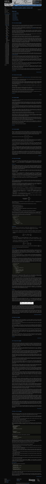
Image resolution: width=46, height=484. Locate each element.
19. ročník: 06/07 (7, 47)
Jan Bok (40, 94)
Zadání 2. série (7, 28)
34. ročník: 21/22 (7, 17)
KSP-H (7, 1)
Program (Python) (14, 70)
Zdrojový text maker (14, 462)
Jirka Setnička (39, 126)
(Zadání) (17, 97)
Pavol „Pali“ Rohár (39, 408)
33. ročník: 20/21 (7, 18)
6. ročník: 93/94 (7, 58)
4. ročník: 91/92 (7, 60)
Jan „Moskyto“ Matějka (38, 476)
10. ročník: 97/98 (7, 55)
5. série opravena (37, 1)
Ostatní (36, 5)
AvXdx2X (7, 482)
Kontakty (39, 5)
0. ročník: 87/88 (7, 63)
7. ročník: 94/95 (7, 57)
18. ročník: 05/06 (7, 48)
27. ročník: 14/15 (7, 23)
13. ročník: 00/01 (7, 52)
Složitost (7, 39)
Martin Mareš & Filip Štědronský (37, 314)
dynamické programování (15, 54)
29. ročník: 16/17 (7, 21)
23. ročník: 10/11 (7, 44)
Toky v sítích (7, 42)
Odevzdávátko (6, 11)
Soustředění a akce (31, 5)
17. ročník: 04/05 (7, 49)
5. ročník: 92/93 (7, 59)
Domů (14, 5)
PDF (40, 9)
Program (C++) (13, 93)
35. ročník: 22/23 (7, 16)
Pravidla (5, 8)
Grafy (6, 41)
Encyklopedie (25, 5)
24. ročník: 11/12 (7, 43)
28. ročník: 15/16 (7, 22)
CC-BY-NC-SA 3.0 (27, 483)
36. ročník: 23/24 (7, 15)
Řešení (7, 26)
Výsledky (7, 27)
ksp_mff (8, 481)
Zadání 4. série (7, 33)
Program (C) (13, 336)
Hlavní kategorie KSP (8, 2)
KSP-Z (19, 5)
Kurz (21, 5)
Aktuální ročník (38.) (7, 12)
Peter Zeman (39, 155)
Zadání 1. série (7, 25)
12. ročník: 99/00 (7, 53)
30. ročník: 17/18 (7, 20)
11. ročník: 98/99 (7, 54)
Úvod (5, 7)
